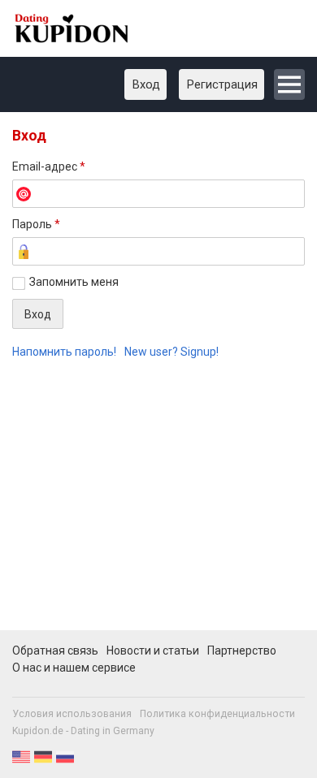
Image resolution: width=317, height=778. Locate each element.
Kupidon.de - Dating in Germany (83, 731)
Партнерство (241, 650)
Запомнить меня (74, 281)
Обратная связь (55, 650)
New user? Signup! (171, 351)
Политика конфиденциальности (217, 714)
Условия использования (72, 714)
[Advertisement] (158, 504)
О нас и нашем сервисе (74, 667)
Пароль (36, 224)
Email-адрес (48, 166)
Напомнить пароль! (64, 351)
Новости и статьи (152, 650)
